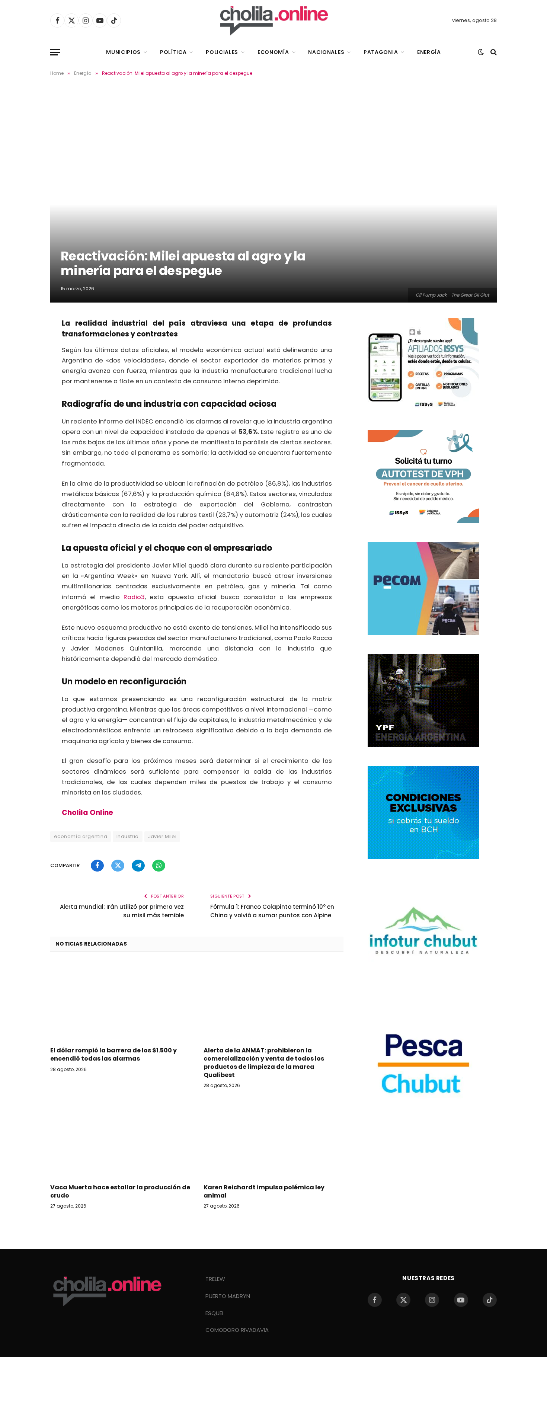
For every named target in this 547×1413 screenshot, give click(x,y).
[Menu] (55, 52)
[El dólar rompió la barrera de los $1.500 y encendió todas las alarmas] (120, 1001)
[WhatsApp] (24, 384)
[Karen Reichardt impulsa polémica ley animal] (273, 1138)
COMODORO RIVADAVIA (237, 1330)
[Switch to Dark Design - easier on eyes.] (481, 52)
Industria (127, 836)
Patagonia (381, 52)
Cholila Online (87, 813)
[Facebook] (24, 327)
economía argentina (80, 836)
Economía (273, 52)
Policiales (222, 52)
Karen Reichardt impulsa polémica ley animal (264, 1191)
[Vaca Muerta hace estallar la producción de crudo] (120, 1138)
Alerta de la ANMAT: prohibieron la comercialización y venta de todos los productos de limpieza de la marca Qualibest (264, 1062)
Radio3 (134, 597)
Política (173, 52)
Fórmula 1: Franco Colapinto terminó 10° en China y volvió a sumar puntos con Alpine (272, 911)
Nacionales (326, 52)
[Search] (493, 52)
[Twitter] (24, 346)
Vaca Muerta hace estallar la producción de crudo (120, 1191)
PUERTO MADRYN (227, 1296)
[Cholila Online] (273, 20)
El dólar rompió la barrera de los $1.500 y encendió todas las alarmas (113, 1054)
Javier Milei (162, 836)
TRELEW (215, 1279)
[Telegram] (24, 365)
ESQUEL (214, 1313)
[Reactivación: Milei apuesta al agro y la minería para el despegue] (273, 196)
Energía (429, 52)
